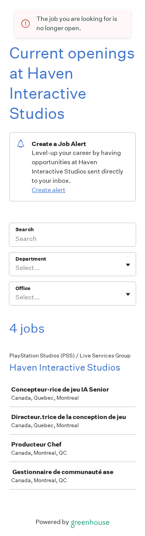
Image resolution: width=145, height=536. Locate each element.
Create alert (48, 190)
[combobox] (16, 268)
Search (24, 229)
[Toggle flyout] (128, 265)
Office (23, 288)
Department (30, 259)
